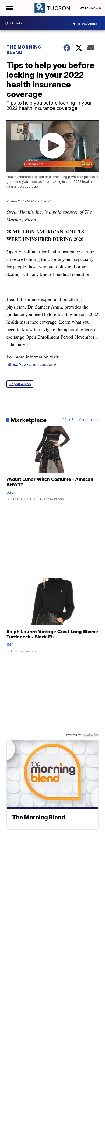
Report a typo (20, 384)
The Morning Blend (23, 49)
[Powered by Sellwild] (91, 735)
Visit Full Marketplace (81, 420)
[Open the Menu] (9, 8)
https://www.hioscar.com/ (31, 364)
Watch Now (89, 8)
